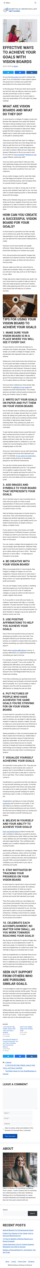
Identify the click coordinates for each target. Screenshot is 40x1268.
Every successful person (11, 831)
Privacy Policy (22, 1261)
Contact (13, 1261)
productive (6, 803)
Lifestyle (8, 1062)
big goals (15, 77)
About (7, 1261)
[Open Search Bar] (35, 3)
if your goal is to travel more (26, 456)
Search (5, 1210)
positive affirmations (19, 650)
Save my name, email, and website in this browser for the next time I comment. (19, 1129)
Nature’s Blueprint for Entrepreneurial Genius (18, 1230)
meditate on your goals (21, 387)
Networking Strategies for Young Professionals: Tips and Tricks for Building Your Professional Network (10, 1043)
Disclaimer (31, 1261)
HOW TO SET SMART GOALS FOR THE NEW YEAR (26, 1028)
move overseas (19, 155)
